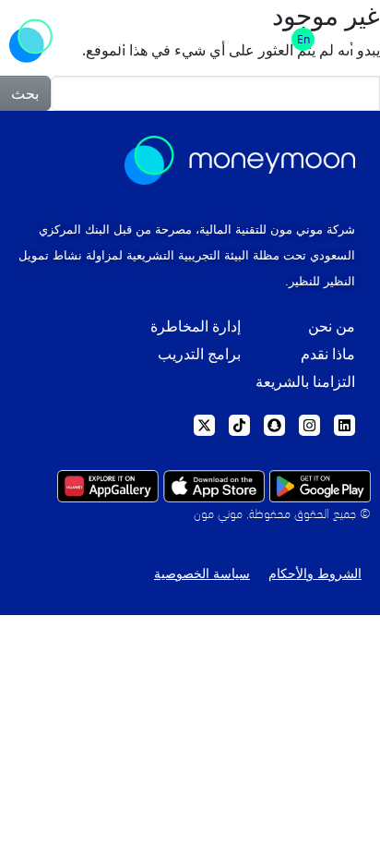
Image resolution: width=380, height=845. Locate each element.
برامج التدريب (199, 354)
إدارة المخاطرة (195, 326)
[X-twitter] (204, 425)
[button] (350, 39)
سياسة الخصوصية (202, 573)
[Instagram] (309, 425)
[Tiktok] (239, 425)
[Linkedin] (344, 425)
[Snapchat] (274, 425)
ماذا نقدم (328, 354)
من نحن (331, 326)
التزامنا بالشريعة (305, 382)
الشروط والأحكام (315, 573)
